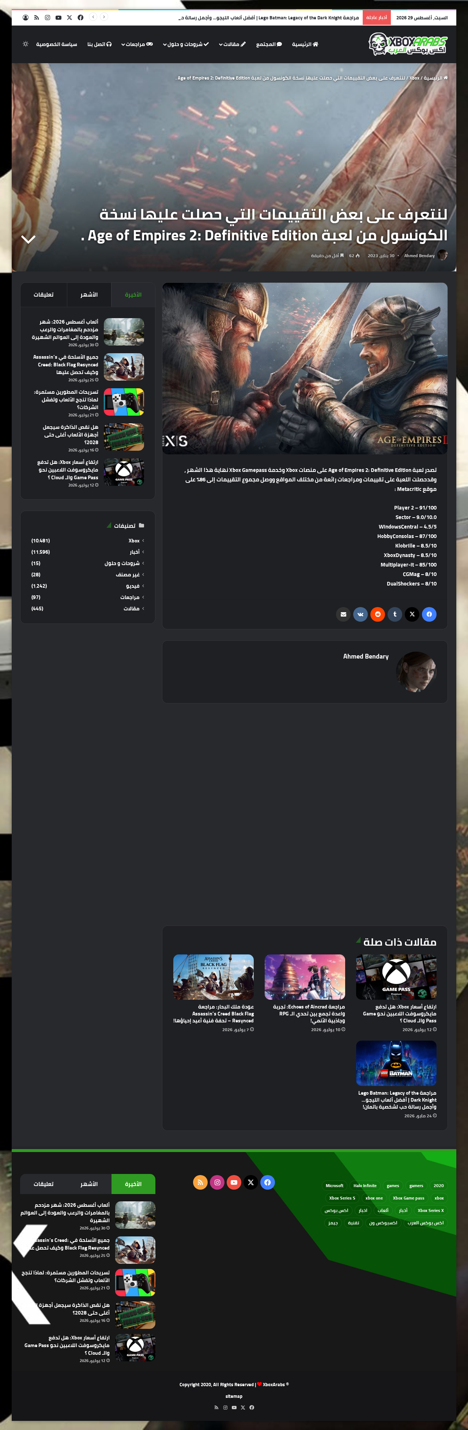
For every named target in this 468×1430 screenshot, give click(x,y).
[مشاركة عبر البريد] (343, 614)
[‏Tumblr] (395, 614)
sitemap (234, 1396)
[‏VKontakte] (360, 614)
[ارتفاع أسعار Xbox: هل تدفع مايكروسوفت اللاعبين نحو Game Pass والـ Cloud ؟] (396, 977)
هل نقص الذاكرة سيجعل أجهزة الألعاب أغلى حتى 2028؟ (70, 434)
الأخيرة (133, 294)
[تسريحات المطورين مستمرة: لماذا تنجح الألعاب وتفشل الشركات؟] (124, 402)
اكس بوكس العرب (426, 1223)
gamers (416, 1185)
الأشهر (89, 294)
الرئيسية (302, 44)
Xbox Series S (342, 1198)
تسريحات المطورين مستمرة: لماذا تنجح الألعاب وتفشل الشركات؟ (66, 399)
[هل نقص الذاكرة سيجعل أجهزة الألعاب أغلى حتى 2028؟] (124, 437)
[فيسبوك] (429, 614)
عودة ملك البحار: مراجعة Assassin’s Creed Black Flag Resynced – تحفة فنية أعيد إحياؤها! (213, 1013)
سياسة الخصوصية (56, 44)
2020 (439, 1185)
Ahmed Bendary (419, 255)
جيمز (333, 1223)
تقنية (353, 1223)
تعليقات (43, 294)
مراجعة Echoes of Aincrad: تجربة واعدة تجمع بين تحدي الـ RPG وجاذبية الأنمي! (309, 1013)
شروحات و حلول (185, 44)
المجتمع (266, 44)
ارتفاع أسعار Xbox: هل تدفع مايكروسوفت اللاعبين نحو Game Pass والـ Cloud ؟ (400, 1013)
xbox (439, 1198)
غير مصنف (128, 575)
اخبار (363, 1210)
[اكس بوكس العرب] (408, 44)
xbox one (374, 1198)
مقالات (232, 44)
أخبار (135, 552)
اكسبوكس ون (383, 1223)
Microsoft (334, 1185)
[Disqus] (305, 813)
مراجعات (136, 44)
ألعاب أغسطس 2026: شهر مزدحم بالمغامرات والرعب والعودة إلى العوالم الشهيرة (65, 329)
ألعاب (383, 1210)
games (393, 1185)
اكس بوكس (336, 1210)
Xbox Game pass (408, 1198)
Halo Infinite (365, 1185)
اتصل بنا (96, 44)
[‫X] (412, 614)
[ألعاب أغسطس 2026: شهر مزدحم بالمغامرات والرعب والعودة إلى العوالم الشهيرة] (124, 332)
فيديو (133, 586)
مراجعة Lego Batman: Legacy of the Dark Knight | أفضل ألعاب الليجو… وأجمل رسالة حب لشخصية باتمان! (250, 17)
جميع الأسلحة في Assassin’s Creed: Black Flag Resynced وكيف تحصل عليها (65, 364)
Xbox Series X (431, 1210)
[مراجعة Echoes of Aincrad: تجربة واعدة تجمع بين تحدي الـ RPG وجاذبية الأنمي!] (305, 977)
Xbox (414, 77)
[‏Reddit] (377, 614)
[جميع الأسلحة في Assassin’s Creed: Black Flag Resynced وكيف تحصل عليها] (124, 367)
